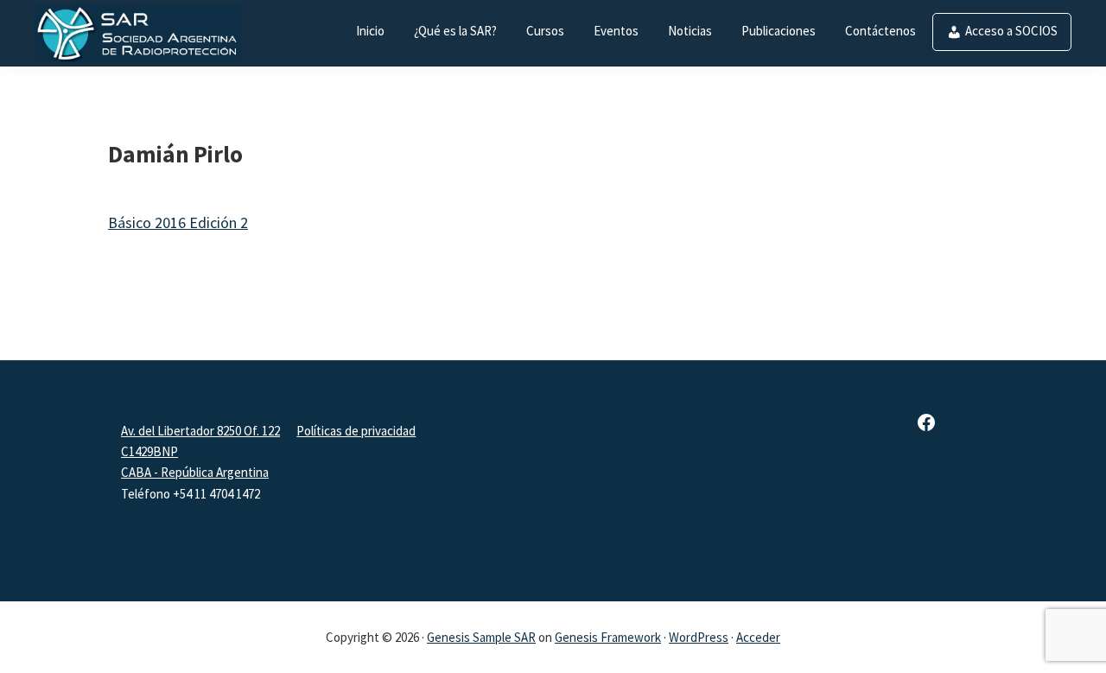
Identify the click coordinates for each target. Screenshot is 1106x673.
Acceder (758, 637)
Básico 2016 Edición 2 (178, 222)
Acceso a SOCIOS (1011, 30)
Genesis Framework (608, 637)
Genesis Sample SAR (481, 637)
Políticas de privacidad (356, 430)
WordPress (698, 637)
